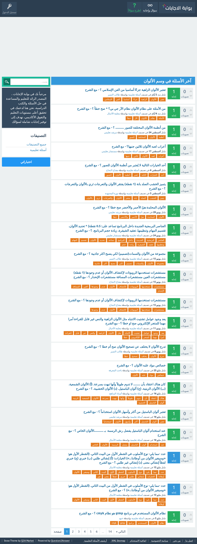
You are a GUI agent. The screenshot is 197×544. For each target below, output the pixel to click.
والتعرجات (108, 198)
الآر (136, 118)
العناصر (161, 240)
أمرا (162, 337)
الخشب (153, 198)
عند (162, 445)
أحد (162, 175)
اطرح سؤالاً (134, 10)
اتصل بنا (189, 541)
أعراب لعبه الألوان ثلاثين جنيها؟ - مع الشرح (139, 146)
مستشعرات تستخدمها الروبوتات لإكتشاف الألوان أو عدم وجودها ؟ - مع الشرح (117, 300)
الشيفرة (141, 244)
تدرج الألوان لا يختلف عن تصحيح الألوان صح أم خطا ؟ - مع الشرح (125, 346)
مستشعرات (159, 286)
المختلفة (142, 137)
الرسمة (114, 445)
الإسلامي (108, 99)
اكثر (105, 263)
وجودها (95, 286)
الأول (112, 472)
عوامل (146, 333)
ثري (98, 198)
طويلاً (130, 398)
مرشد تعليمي (110, 132)
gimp (122, 523)
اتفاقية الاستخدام (138, 541)
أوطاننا (161, 476)
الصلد (143, 198)
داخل (130, 240)
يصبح (113, 263)
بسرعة (105, 398)
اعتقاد (153, 398)
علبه (144, 375)
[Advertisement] (98, 46)
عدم (103, 286)
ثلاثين (136, 156)
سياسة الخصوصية (159, 541)
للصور (131, 137)
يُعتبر (136, 175)
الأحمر (134, 217)
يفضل (124, 445)
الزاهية (144, 99)
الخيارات (153, 175)
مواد (151, 375)
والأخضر (124, 217)
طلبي (131, 476)
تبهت (114, 398)
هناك (162, 398)
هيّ (142, 217)
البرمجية (150, 240)
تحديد (102, 240)
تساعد (111, 240)
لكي (121, 263)
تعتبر (162, 99)
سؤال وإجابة (150, 10)
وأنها (122, 398)
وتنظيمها (160, 244)
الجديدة (140, 240)
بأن (145, 398)
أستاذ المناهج (115, 393)
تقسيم (84, 240)
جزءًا (135, 99)
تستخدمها (146, 286)
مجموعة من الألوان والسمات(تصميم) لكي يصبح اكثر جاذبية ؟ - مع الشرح (120, 254)
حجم (124, 244)
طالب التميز (114, 94)
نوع (140, 472)
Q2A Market (27, 540)
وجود (155, 333)
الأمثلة (161, 118)
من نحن (176, 541)
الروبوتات (134, 286)
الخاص (95, 445)
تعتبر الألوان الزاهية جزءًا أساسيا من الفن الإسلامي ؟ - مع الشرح (125, 90)
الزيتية (75, 398)
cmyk (114, 523)
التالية (144, 175)
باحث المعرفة (115, 370)
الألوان (153, 99)
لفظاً (115, 476)
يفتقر (128, 198)
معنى (106, 476)
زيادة (132, 244)
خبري (122, 476)
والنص (92, 333)
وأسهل (127, 421)
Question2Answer (60, 540)
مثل (119, 333)
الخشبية (142, 402)
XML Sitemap (118, 541)
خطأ (129, 118)
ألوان (162, 402)
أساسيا (126, 99)
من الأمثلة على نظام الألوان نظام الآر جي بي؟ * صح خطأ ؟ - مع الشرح (121, 108)
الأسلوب (131, 472)
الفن (118, 99)
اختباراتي (26, 162)
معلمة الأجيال (113, 113)
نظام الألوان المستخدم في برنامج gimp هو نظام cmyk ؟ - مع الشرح (122, 513)
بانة (135, 198)
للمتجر (146, 337)
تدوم (139, 398)
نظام (153, 118)
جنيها (128, 156)
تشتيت (137, 333)
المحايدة (151, 217)
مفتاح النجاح (112, 170)
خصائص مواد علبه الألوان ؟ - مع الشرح (141, 365)
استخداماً (107, 421)
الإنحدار (161, 291)
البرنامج (121, 240)
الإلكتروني (135, 337)
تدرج (162, 356)
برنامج (131, 523)
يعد (162, 333)
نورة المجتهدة (111, 193)
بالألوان (89, 198)
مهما (155, 337)
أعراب (161, 156)
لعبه (153, 156)
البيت (104, 472)
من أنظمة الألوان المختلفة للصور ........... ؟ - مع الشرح (132, 127)
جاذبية (97, 263)
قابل (77, 333)
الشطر (121, 472)
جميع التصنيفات (36, 144)
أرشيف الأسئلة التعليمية (95, 541)
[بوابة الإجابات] (177, 7)
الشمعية (85, 398)
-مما (155, 472)
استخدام (153, 445)
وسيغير (86, 472)
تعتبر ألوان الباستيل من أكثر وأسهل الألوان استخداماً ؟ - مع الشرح (124, 412)
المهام (74, 240)
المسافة (76, 286)
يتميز (162, 198)
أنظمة (161, 137)
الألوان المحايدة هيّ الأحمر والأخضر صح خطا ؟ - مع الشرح (129, 207)
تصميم (129, 263)
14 (110, 531)
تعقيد (151, 244)
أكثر (136, 421)
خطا (115, 217)
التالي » (120, 531)
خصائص (160, 375)
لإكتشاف (122, 286)
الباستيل (152, 402)
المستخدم (142, 523)
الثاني (95, 472)
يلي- (147, 472)
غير (84, 333)
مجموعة (160, 263)
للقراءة (68, 333)
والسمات (140, 263)
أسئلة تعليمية (134, 94)
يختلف (144, 356)
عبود (121, 518)
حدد (162, 472)
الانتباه (127, 333)
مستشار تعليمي (109, 151)
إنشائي (141, 476)
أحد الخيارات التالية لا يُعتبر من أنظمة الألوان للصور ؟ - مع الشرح (125, 165)
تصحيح (135, 356)
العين (85, 286)
